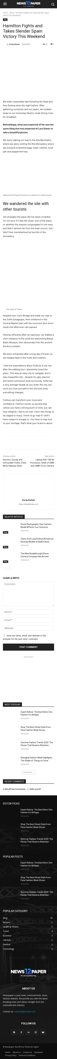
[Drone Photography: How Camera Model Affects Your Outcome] (10, 528)
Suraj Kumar (14, 44)
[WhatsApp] (35, 52)
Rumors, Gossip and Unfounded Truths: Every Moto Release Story (14, 462)
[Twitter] (22, 52)
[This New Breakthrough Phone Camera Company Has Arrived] (10, 557)
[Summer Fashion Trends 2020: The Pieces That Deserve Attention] (10, 746)
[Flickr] (28, 1032)
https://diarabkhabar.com (28, 504)
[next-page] (9, 568)
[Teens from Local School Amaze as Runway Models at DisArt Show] (10, 542)
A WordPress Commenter (14, 789)
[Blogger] (14, 1032)
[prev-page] (5, 568)
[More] (42, 52)
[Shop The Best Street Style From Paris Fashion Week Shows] (10, 731)
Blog (12, 12)
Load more (27, 772)
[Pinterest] (28, 52)
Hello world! (35, 789)
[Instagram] (36, 1032)
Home (5, 12)
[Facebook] (15, 52)
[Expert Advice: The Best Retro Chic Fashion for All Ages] (10, 716)
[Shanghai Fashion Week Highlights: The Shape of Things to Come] (10, 761)
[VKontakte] (43, 1032)
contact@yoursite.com (25, 1011)
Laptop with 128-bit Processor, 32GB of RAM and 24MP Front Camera (42, 462)
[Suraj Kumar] (5, 44)
